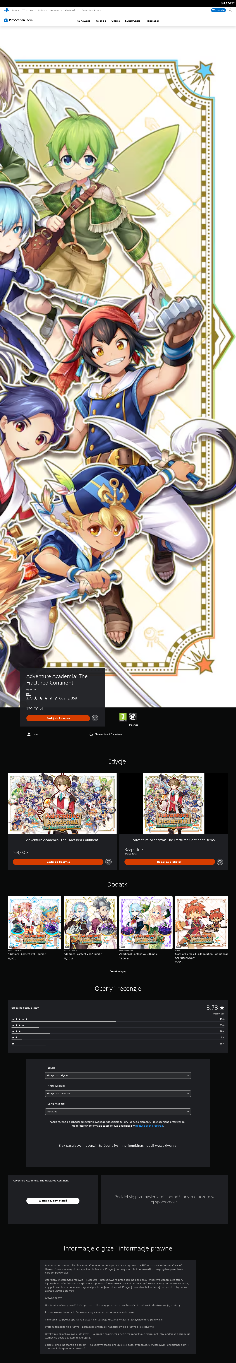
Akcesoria (54, 10)
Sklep (14, 10)
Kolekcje (101, 20)
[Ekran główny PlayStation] (6, 10)
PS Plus (41, 10)
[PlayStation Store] (19, 20)
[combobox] (118, 1075)
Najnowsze (83, 20)
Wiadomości (71, 10)
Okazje (115, 20)
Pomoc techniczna (90, 10)
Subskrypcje (132, 20)
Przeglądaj (152, 20)
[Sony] (227, 5)
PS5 (23, 10)
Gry (31, 10)
